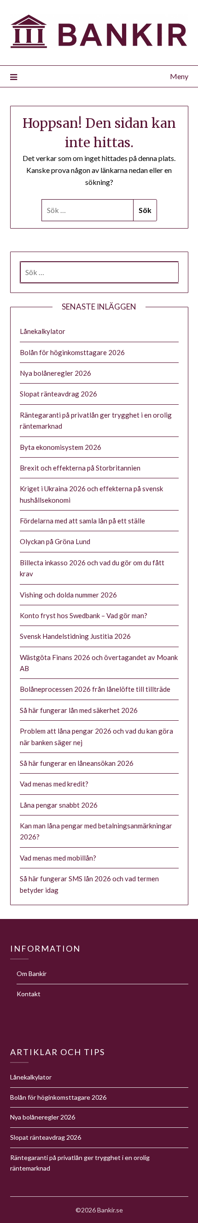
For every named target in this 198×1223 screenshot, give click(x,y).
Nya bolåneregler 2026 (55, 373)
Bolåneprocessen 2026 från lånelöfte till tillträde (95, 689)
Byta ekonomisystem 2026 (60, 447)
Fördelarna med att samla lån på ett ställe (82, 521)
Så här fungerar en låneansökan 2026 (77, 763)
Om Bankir (32, 973)
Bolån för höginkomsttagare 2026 (72, 352)
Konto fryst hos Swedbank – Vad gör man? (83, 615)
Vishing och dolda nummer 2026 (68, 595)
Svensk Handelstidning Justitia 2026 (75, 636)
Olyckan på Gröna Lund (55, 541)
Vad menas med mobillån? (58, 858)
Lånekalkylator (42, 331)
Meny (179, 76)
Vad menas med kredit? (54, 784)
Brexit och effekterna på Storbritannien (80, 468)
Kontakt (29, 994)
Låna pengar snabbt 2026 (59, 805)
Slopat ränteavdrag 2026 (58, 394)
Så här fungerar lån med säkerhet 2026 (79, 710)
